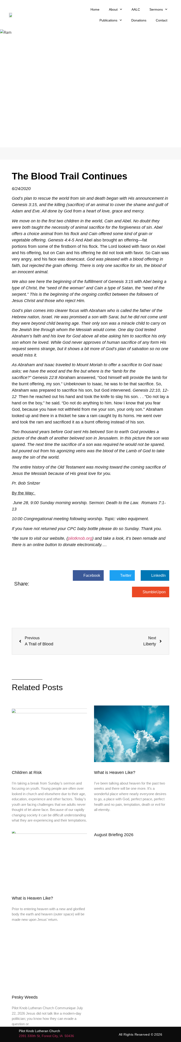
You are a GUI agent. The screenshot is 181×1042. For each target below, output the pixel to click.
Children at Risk (27, 772)
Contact (161, 20)
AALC (136, 9)
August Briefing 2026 (113, 834)
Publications (108, 20)
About (113, 9)
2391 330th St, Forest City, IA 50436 (46, 1036)
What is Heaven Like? (115, 772)
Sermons (156, 9)
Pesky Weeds (25, 997)
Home (94, 9)
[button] (88, 575)
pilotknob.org (80, 538)
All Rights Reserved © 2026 (140, 1034)
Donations (138, 20)
